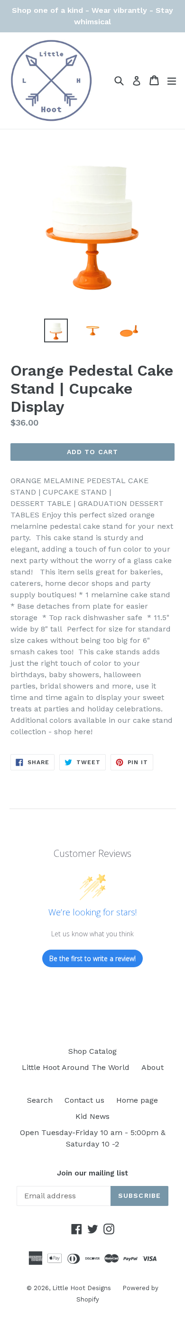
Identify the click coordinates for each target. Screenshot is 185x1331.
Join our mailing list (92, 1173)
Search (40, 1100)
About (152, 1067)
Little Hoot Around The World (76, 1067)
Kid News (92, 1116)
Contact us (84, 1100)
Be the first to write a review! (92, 958)
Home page (137, 1100)
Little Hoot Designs (82, 1288)
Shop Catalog (92, 1051)
